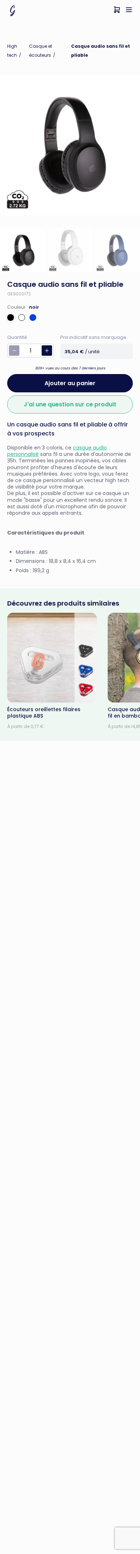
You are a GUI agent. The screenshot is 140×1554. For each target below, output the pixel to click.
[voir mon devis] (117, 11)
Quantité (17, 337)
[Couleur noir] (10, 317)
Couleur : (23, 307)
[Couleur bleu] (32, 317)
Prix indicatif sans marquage (93, 337)
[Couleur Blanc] (21, 317)
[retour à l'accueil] (12, 10)
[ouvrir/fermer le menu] (129, 11)
